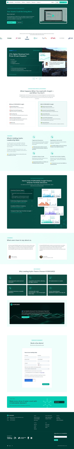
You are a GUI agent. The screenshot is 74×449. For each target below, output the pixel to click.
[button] (18, 2)
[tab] (22, 194)
